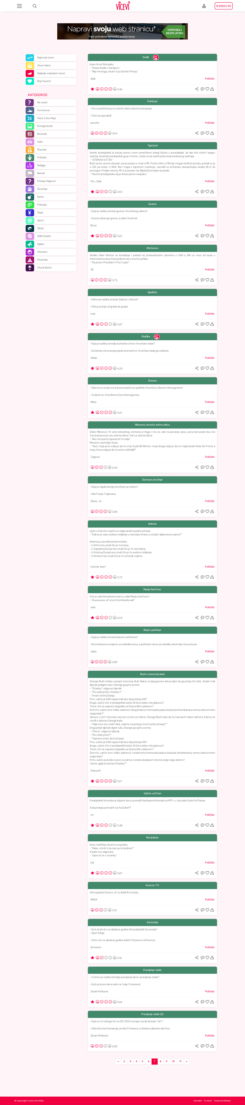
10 (173, 1061)
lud (92, 862)
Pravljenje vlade (152, 970)
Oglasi (40, 244)
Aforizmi (42, 252)
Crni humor (43, 110)
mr (92, 814)
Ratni (40, 196)
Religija (41, 165)
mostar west (98, 566)
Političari (152, 101)
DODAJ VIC (223, 6)
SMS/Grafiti (44, 236)
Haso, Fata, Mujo (46, 118)
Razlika (146, 336)
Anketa (152, 523)
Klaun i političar (152, 630)
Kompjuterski (45, 126)
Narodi (41, 173)
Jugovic (95, 457)
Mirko (93, 402)
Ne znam (42, 102)
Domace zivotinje (152, 479)
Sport (40, 220)
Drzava (152, 380)
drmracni (96, 947)
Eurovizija (152, 922)
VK (92, 269)
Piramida (42, 259)
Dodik (146, 57)
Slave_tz (96, 501)
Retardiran (152, 837)
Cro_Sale (96, 181)
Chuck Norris (44, 267)
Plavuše (41, 149)
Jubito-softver (152, 793)
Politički (41, 157)
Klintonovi (152, 248)
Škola (40, 228)
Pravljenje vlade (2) (152, 1014)
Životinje (42, 189)
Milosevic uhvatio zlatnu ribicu (152, 424)
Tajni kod (152, 145)
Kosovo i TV (152, 885)
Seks (40, 141)
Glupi (40, 212)
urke (93, 607)
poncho (95, 122)
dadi (93, 78)
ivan (93, 313)
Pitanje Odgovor (46, 181)
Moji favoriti (44, 81)
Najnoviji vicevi (45, 57)
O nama (208, 1100)
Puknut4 (96, 770)
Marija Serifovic (152, 589)
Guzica (152, 204)
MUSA (94, 899)
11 (180, 1061)
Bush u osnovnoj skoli (152, 674)
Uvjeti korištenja (222, 1100)
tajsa (93, 651)
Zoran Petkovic (99, 991)
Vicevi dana (44, 65)
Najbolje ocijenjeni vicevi (51, 73)
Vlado (94, 358)
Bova (93, 225)
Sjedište (152, 292)
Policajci (42, 204)
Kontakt (198, 1100)
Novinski (42, 134)
